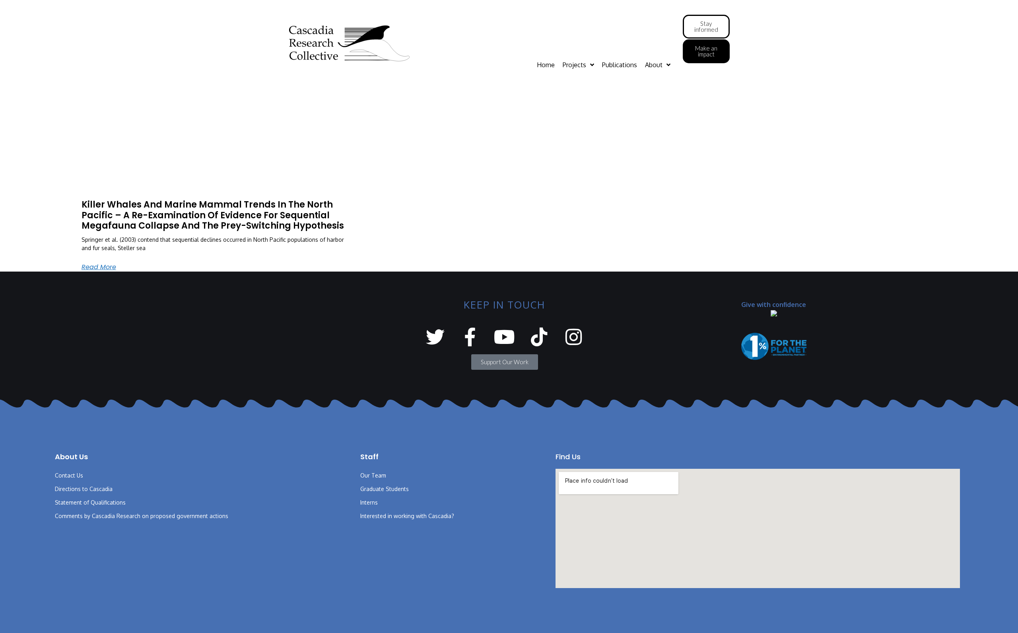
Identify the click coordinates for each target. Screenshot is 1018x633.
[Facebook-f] (469, 337)
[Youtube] (504, 337)
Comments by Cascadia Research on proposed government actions (141, 516)
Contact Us (69, 475)
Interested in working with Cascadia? (407, 516)
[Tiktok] (539, 337)
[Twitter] (435, 337)
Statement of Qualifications (90, 502)
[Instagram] (573, 337)
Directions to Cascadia (84, 488)
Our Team (373, 475)
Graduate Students (384, 488)
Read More (99, 267)
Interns (369, 502)
